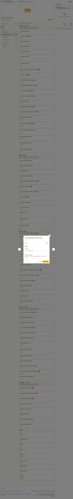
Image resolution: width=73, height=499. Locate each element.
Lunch (27, 243)
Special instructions (28, 255)
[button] (19, 250)
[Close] (50, 236)
